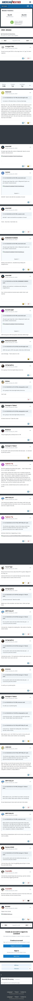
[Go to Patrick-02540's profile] (2, 848)
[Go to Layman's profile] (2, 173)
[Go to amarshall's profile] (2, 147)
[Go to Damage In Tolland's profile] (2, 406)
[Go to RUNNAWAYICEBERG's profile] (2, 238)
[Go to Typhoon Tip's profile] (2, 464)
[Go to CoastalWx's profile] (2, 872)
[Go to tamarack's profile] (2, 92)
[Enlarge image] (11, 156)
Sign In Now (16, 956)
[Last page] (31, 41)
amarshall (20, 178)
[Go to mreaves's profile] (2, 670)
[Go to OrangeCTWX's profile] (2, 47)
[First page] (2, 41)
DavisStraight (21, 97)
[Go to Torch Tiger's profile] (2, 567)
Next (27, 40)
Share (16, 965)
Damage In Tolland (23, 594)
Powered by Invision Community (16, 993)
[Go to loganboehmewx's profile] (12, 22)
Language (9, 992)
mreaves (20, 702)
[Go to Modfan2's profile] (2, 430)
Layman (20, 214)
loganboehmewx (18, 22)
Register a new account (16, 946)
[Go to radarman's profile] (2, 747)
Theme (16, 992)
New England (15, 35)
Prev (5, 40)
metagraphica (21, 387)
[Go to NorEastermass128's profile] (2, 341)
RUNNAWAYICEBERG (23, 281)
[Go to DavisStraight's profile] (2, 310)
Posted (11, 48)
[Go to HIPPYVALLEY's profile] (2, 498)
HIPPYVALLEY (22, 522)
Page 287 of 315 (16, 40)
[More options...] (30, 47)
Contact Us (23, 992)
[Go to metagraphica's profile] (2, 365)
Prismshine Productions (8, 34)
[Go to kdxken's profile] (2, 382)
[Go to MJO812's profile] (2, 907)
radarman (20, 819)
